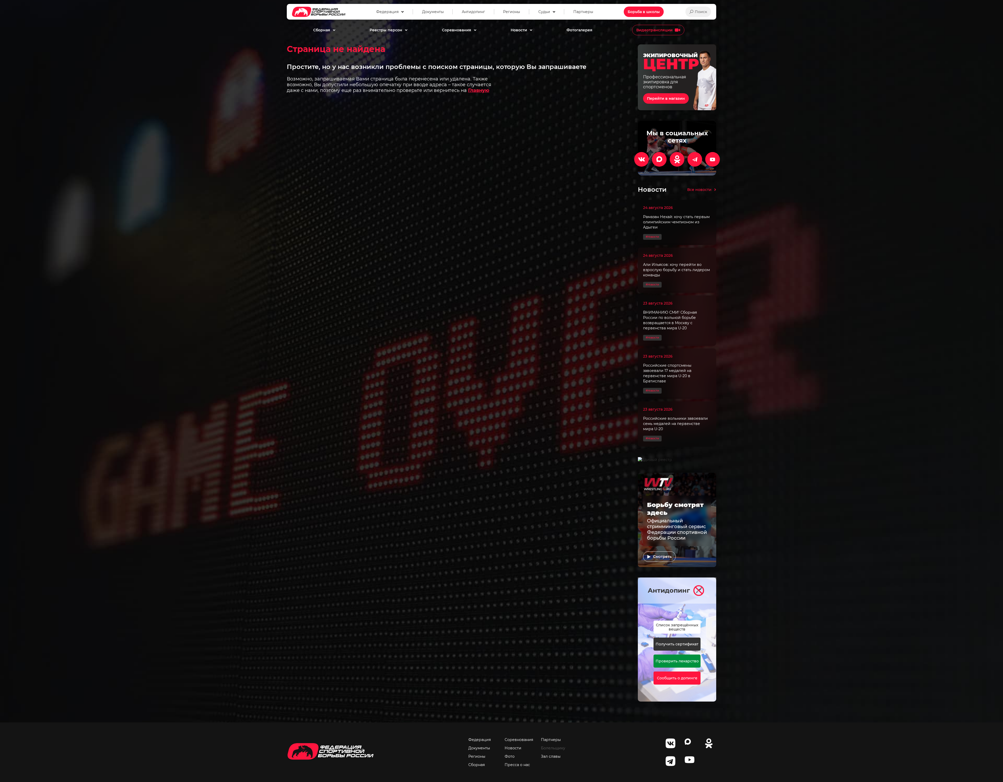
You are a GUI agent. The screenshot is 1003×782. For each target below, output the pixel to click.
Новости (513, 748)
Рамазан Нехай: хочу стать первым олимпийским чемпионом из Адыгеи (676, 222)
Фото (510, 756)
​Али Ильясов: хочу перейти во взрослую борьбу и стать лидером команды (676, 269)
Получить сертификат (677, 644)
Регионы (476, 756)
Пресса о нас (517, 764)
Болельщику (553, 748)
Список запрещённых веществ (677, 627)
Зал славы (551, 756)
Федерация (479, 739)
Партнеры (551, 739)
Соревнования (519, 739)
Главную (478, 90)
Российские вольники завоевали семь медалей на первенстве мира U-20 (675, 423)
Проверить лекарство (677, 661)
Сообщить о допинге (677, 678)
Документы (479, 748)
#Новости (652, 236)
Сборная (476, 764)
